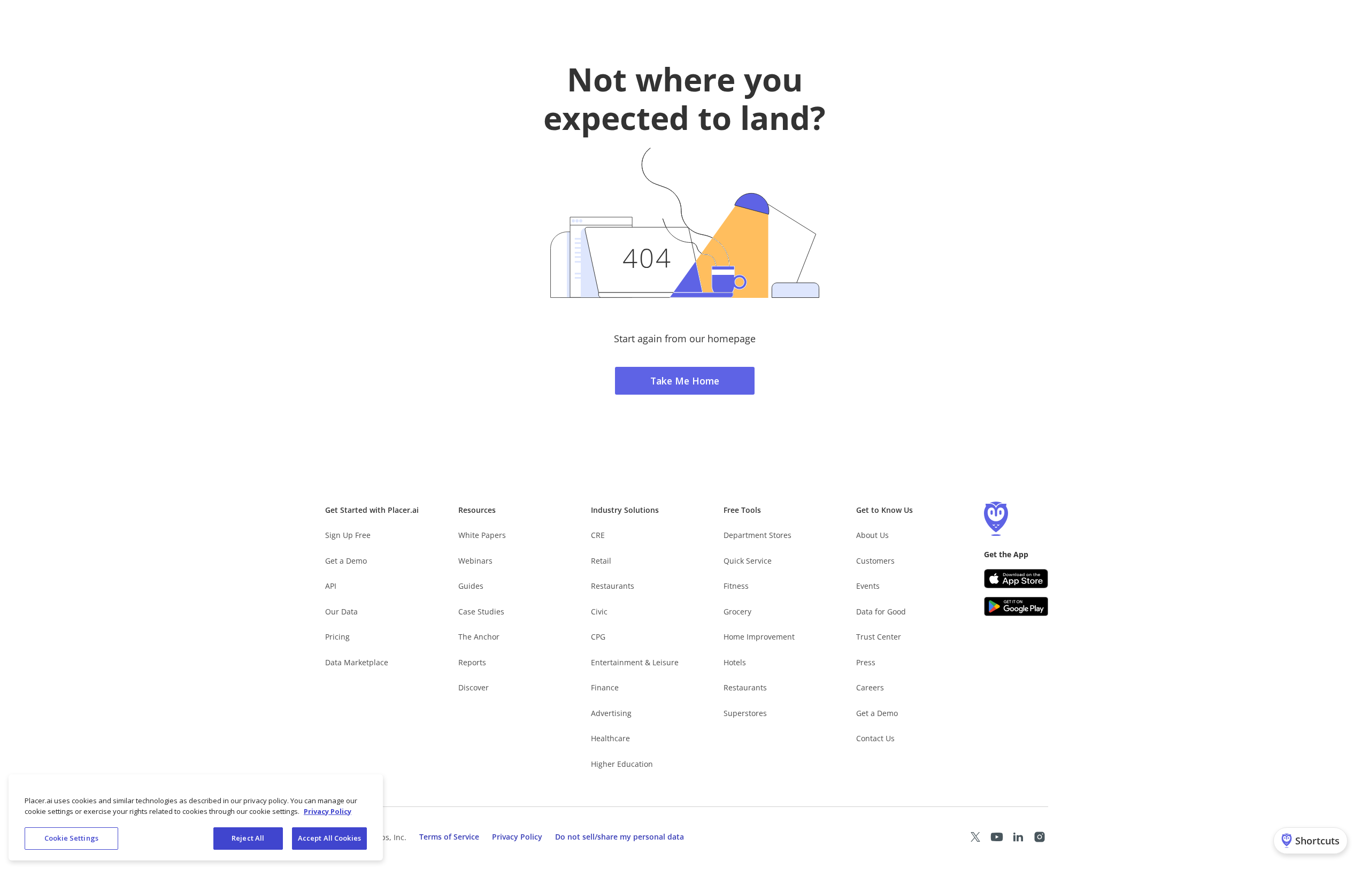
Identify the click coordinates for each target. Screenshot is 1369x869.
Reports (472, 662)
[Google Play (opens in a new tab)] (1016, 606)
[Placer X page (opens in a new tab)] (975, 836)
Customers (875, 561)
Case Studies (481, 611)
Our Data (341, 611)
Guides (470, 586)
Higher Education (622, 764)
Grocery (737, 611)
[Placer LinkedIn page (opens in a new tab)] (1018, 836)
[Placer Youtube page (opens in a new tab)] (996, 836)
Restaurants (612, 586)
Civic (599, 611)
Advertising (611, 713)
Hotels (735, 662)
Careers (870, 687)
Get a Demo (346, 561)
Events (868, 586)
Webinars (475, 561)
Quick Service (748, 561)
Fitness (736, 586)
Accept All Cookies (329, 838)
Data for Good (881, 611)
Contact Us (875, 738)
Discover (473, 687)
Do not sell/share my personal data (619, 837)
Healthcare (610, 738)
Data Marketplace (356, 662)
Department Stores (757, 535)
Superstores (745, 713)
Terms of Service (449, 837)
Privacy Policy (517, 837)
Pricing (337, 637)
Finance (605, 687)
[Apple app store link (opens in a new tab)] (1016, 578)
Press (865, 662)
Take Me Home (684, 380)
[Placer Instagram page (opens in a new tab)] (1039, 836)
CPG (598, 637)
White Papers (482, 535)
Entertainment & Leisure (635, 662)
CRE (598, 535)
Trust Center (878, 637)
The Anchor (478, 637)
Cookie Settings (71, 838)
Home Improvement (759, 637)
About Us (872, 535)
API (330, 586)
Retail (601, 561)
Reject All (248, 838)
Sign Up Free (348, 535)
